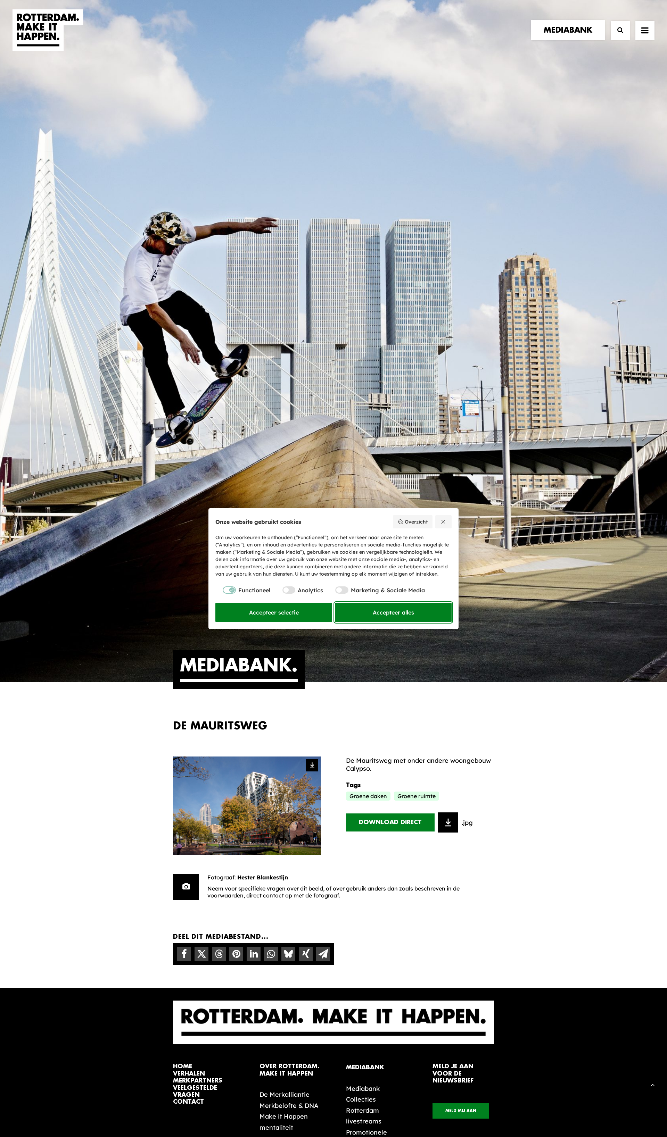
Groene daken (368, 796)
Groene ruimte (416, 796)
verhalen (189, 1074)
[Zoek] (617, 30)
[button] (645, 30)
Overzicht (416, 522)
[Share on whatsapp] (271, 954)
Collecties (361, 1099)
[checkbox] (242, 590)
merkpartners (197, 1081)
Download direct (390, 822)
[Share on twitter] (201, 954)
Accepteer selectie (274, 612)
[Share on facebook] (184, 954)
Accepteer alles (393, 612)
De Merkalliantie (285, 1094)
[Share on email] (323, 954)
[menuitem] (569, 30)
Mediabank (363, 1089)
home (182, 1066)
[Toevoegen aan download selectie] (448, 822)
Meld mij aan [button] (460, 1111)
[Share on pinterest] (236, 954)
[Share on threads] (219, 954)
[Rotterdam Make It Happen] (48, 30)
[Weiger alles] (443, 521)
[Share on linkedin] (254, 954)
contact (188, 1102)
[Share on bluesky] (288, 954)
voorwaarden (225, 895)
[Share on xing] (306, 954)
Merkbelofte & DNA (289, 1106)
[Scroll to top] (652, 1084)
